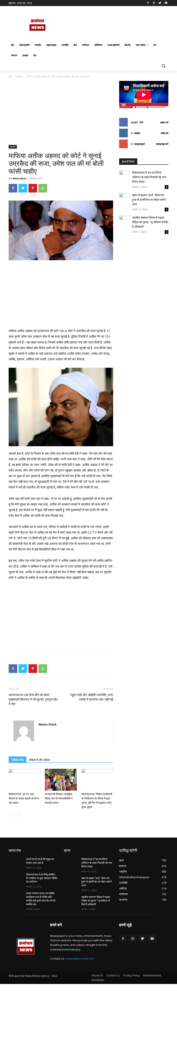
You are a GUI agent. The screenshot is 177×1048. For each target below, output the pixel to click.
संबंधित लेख (17, 760)
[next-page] (18, 815)
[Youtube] (165, 3)
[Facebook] (147, 3)
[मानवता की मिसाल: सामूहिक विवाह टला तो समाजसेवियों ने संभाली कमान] (61, 780)
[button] (163, 66)
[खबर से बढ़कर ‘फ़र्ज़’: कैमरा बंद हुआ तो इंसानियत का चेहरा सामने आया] (124, 198)
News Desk (19, 178)
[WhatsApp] (42, 188)
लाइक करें (164, 122)
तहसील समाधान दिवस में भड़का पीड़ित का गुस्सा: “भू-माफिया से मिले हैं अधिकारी (150, 222)
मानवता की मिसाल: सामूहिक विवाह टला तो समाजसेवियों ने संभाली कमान (59, 798)
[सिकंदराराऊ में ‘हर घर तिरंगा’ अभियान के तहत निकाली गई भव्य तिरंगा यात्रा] (124, 175)
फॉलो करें (164, 133)
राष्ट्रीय (19, 76)
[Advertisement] (61, 113)
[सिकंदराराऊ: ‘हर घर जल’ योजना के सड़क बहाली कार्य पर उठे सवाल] (24, 780)
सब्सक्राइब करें (162, 144)
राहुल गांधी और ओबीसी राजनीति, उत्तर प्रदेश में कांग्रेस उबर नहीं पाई (91, 697)
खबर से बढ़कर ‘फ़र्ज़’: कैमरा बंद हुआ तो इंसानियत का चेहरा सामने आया (149, 199)
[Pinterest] (32, 188)
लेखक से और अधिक (39, 760)
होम (10, 76)
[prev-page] (11, 815)
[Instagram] (154, 3)
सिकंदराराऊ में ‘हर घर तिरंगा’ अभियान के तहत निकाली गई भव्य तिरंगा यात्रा (149, 177)
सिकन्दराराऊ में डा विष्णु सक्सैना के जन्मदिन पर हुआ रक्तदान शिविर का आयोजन (41, 878)
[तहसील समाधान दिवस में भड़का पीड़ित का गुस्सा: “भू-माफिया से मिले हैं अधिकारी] (124, 220)
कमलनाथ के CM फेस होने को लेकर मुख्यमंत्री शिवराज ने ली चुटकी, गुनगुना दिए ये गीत (33, 699)
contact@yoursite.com (79, 958)
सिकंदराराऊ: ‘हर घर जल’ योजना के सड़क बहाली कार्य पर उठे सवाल (24, 798)
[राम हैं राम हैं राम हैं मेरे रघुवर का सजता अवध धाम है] (16, 862)
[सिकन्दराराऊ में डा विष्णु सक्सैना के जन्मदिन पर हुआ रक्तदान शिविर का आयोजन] (16, 878)
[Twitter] (159, 3)
